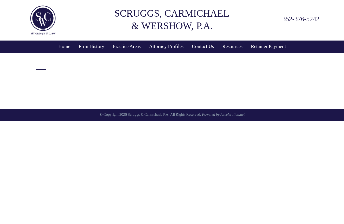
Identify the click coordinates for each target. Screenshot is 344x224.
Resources (232, 46)
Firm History (91, 46)
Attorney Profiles (166, 46)
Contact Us (203, 46)
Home (64, 46)
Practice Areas (127, 46)
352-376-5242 (300, 18)
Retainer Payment (268, 46)
